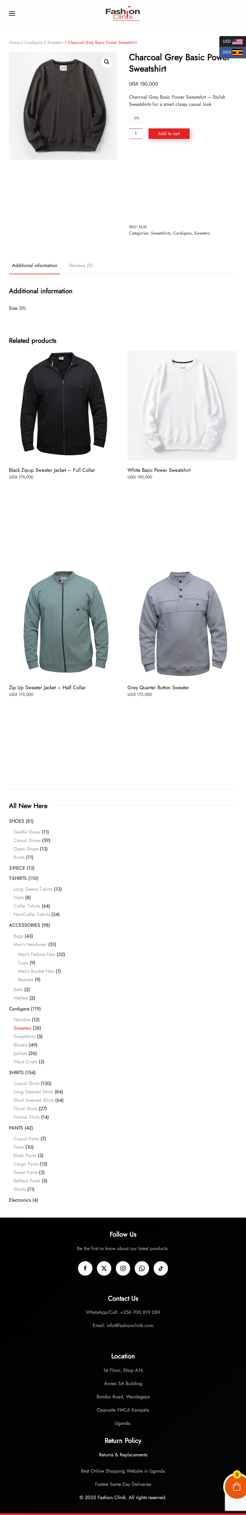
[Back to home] (123, 13)
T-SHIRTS (18, 878)
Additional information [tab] (34, 265)
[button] (12, 13)
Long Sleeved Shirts (33, 1091)
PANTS (16, 1127)
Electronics (20, 1200)
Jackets (20, 1053)
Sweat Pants (26, 1172)
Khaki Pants (25, 1155)
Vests (19, 897)
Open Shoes (26, 848)
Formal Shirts (27, 1117)
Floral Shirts (25, 1108)
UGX (225, 52)
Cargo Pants (26, 1163)
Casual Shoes (27, 840)
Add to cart (169, 133)
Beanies (25, 979)
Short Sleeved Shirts (34, 1100)
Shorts (20, 1189)
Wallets (21, 997)
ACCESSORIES (24, 925)
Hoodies (22, 1019)
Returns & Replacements (123, 1454)
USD (225, 40)
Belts (18, 989)
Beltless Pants (27, 1180)
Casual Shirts (26, 1083)
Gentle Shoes (27, 831)
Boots (19, 857)
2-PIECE (17, 868)
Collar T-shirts (27, 905)
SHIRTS (16, 1072)
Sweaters (55, 42)
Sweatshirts (161, 233)
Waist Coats (25, 1061)
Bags (18, 936)
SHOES (16, 821)
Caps (23, 962)
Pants (19, 1147)
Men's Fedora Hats (36, 954)
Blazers (21, 1044)
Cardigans (33, 42)
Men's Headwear (30, 944)
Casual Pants (26, 1138)
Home (14, 42)
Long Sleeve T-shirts (33, 889)
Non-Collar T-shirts (32, 914)
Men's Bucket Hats (36, 971)
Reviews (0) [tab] (81, 265)
